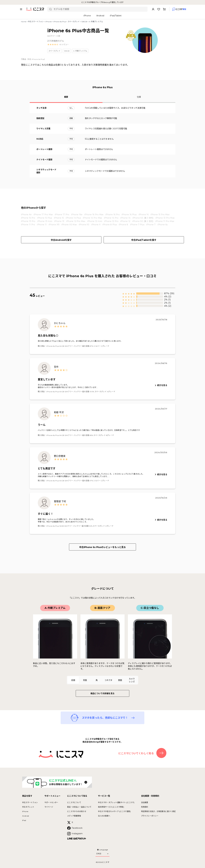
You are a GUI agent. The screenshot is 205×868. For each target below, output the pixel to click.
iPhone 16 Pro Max (93, 214)
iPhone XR (54, 224)
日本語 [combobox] (98, 854)
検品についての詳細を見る (103, 693)
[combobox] (99, 9)
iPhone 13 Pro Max (165, 218)
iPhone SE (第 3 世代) (143, 218)
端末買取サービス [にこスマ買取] (111, 807)
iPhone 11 (42, 224)
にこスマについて (74, 802)
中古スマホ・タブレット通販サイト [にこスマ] (116, 802)
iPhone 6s (162, 224)
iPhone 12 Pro (111, 221)
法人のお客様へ (104, 816)
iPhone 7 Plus (137, 224)
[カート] (164, 9)
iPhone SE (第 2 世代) (142, 221)
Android (25, 816)
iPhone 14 (125, 218)
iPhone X (95, 224)
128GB (84, 22)
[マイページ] (153, 9)
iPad (24, 820)
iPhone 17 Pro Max (43, 214)
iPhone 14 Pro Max (92, 218)
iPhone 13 (59, 221)
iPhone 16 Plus (129, 214)
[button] (58, 44)
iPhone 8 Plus (109, 224)
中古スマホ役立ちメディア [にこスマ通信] (114, 811)
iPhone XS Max (69, 224)
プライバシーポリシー (149, 816)
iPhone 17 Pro (62, 214)
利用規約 (144, 807)
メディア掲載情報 (74, 816)
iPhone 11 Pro (28, 224)
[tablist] (102, 680)
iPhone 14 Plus (73, 218)
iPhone (48, 22)
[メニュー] (21, 9)
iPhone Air (26, 214)
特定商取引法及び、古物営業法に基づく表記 (158, 811)
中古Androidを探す (61, 240)
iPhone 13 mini (44, 221)
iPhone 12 (125, 221)
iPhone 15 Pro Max (159, 214)
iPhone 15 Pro (28, 218)
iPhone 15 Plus (44, 218)
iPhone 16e (76, 214)
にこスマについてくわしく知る (136, 753)
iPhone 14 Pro (111, 218)
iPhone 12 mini (94, 221)
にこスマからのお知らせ (76, 811)
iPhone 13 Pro (28, 221)
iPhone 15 (59, 218)
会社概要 (144, 802)
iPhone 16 (144, 214)
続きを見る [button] (162, 385)
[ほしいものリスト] (158, 9)
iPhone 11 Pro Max (164, 221)
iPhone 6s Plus (59, 22)
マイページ (48, 807)
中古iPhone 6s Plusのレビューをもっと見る (102, 547)
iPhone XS (84, 224)
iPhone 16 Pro (112, 214)
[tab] (73, 680)
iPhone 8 (123, 224)
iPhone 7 (150, 224)
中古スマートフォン (36, 22)
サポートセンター (51, 802)
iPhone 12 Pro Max (75, 221)
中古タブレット (28, 807)
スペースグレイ (74, 22)
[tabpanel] (102, 637)
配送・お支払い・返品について (79, 807)
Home (23, 22)
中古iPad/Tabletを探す (143, 240)
